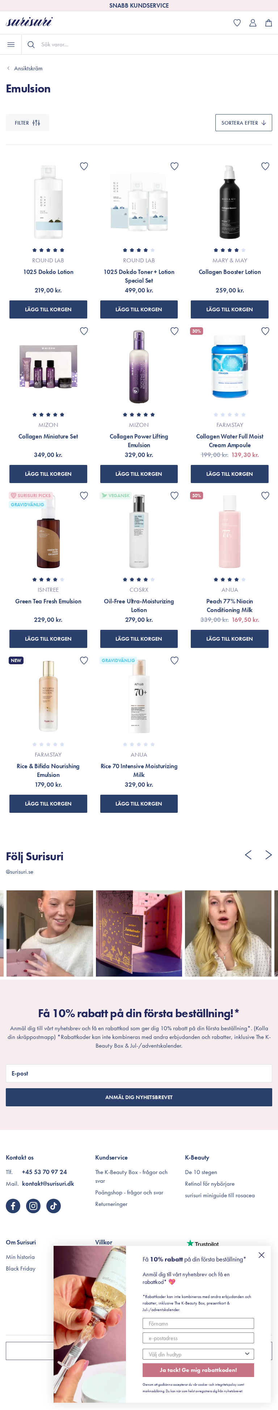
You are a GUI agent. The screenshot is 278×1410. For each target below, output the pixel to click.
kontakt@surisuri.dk (48, 1184)
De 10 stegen (201, 1172)
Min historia (20, 1257)
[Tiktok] (53, 1206)
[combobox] (196, 1354)
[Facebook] (13, 1206)
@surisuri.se (19, 871)
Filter (22, 122)
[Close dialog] (261, 1255)
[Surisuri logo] (35, 22)
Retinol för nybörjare (210, 1184)
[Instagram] (33, 1206)
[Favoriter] (84, 166)
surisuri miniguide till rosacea (220, 1195)
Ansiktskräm (28, 68)
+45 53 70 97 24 (44, 1172)
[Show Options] (247, 1354)
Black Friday (20, 1268)
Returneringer (111, 1204)
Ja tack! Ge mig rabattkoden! (198, 1370)
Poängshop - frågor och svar (129, 1192)
